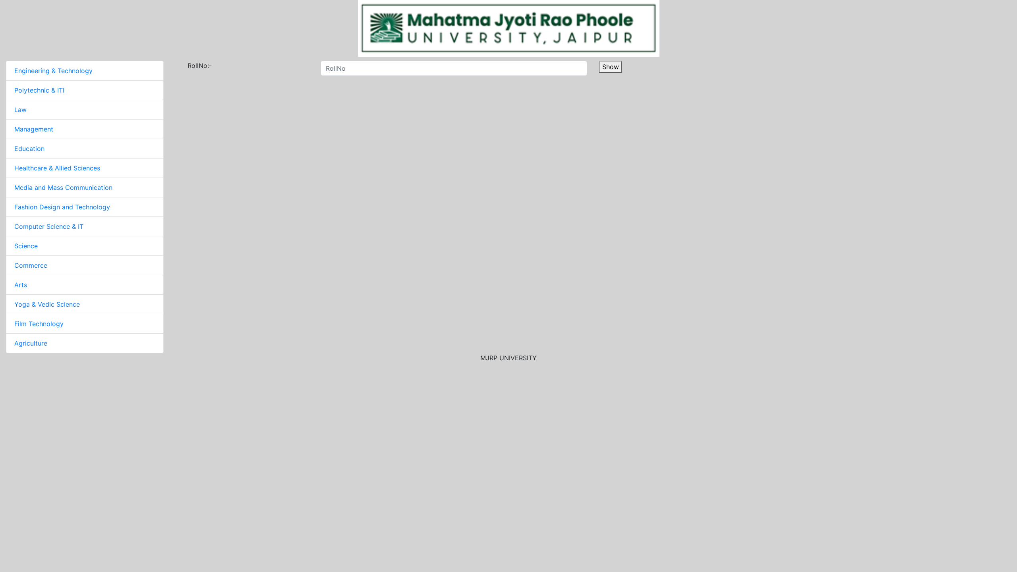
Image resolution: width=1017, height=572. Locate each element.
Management (33, 129)
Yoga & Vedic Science (47, 304)
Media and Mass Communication (63, 187)
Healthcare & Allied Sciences (57, 168)
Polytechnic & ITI (39, 90)
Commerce (30, 265)
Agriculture (30, 343)
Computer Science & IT (48, 226)
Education (29, 149)
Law (20, 110)
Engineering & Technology (53, 71)
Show (610, 67)
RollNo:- (195, 66)
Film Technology (39, 324)
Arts (20, 285)
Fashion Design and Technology (62, 207)
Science (26, 246)
